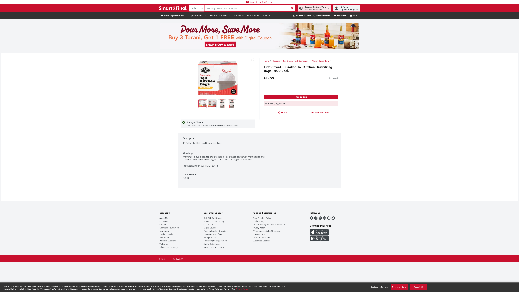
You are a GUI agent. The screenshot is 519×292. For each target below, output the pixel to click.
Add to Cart (301, 97)
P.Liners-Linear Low (320, 61)
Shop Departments (174, 15)
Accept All (418, 287)
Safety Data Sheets (212, 244)
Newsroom (164, 231)
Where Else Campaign (169, 247)
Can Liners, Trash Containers (295, 61)
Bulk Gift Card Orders (213, 218)
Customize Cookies (261, 240)
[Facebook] (311, 218)
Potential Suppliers (167, 240)
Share (284, 112)
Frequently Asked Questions (216, 231)
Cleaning (276, 61)
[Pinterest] (324, 218)
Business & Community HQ (215, 221)
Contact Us (208, 224)
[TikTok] (333, 218)
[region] (259, 287)
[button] (328, 7)
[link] (302, 15)
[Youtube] (328, 218)
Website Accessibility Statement (266, 231)
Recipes (266, 15)
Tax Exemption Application (215, 240)
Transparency (259, 234)
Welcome (163, 244)
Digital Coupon (210, 227)
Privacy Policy (259, 227)
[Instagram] (315, 218)
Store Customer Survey (214, 247)
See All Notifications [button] (264, 2)
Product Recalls (166, 234)
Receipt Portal (210, 237)
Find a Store (253, 15)
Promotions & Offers (213, 234)
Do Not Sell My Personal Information (269, 224)
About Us (163, 218)
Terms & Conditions (261, 237)
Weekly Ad (239, 15)
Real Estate (164, 237)
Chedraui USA (178, 259)
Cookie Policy (259, 221)
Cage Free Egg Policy (262, 218)
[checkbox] (252, 60)
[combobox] (196, 8)
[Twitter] (320, 218)
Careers (162, 224)
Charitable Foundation (169, 227)
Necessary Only (399, 287)
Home (266, 61)
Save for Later (322, 112)
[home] (173, 8)
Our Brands (164, 221)
